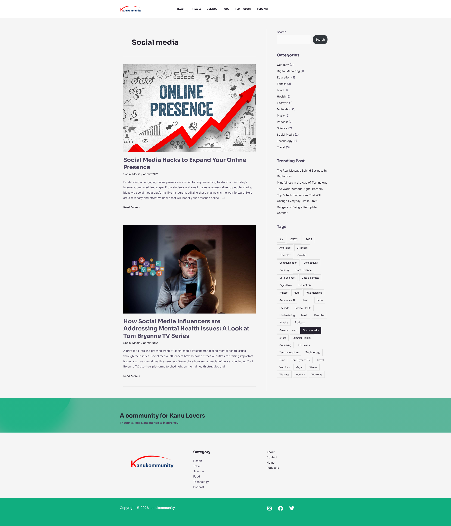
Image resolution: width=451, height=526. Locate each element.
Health (181, 8)
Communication (288, 262)
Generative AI (287, 300)
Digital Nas (285, 285)
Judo (320, 300)
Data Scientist (287, 277)
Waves (313, 367)
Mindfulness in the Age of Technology (302, 182)
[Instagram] (269, 508)
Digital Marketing (288, 71)
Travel (196, 8)
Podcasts (273, 467)
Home (270, 462)
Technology (243, 8)
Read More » (131, 207)
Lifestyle (282, 103)
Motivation (284, 109)
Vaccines (284, 367)
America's (285, 247)
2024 (309, 239)
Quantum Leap (287, 330)
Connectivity (311, 262)
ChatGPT (285, 255)
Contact (272, 457)
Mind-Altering (287, 315)
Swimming (285, 344)
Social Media (131, 174)
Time (282, 359)
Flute (296, 292)
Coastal (301, 255)
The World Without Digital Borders (300, 189)
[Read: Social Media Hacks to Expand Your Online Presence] (189, 108)
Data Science (303, 270)
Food (226, 8)
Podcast (262, 8)
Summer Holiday (302, 337)
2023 (294, 239)
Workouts (316, 374)
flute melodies (314, 292)
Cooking (284, 270)
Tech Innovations (289, 352)
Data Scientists (310, 277)
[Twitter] (291, 508)
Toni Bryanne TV (300, 359)
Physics (283, 322)
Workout (300, 374)
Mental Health (303, 307)
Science (212, 8)
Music (281, 115)
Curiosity (283, 64)
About (271, 452)
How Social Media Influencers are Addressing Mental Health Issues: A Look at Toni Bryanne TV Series (186, 328)
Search (281, 32)
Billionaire (302, 247)
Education (283, 77)
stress (282, 337)
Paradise (319, 315)
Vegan (299, 367)
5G (281, 239)
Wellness (284, 374)
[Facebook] (280, 508)
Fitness (281, 84)
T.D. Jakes (304, 344)
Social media (311, 330)
